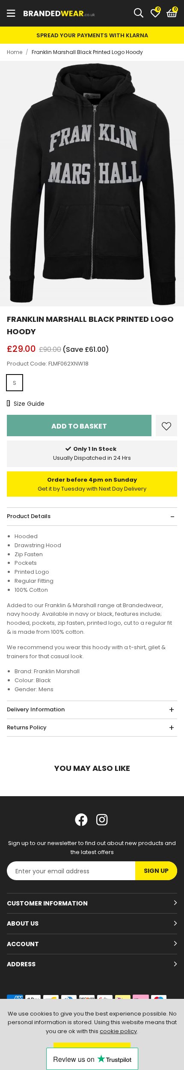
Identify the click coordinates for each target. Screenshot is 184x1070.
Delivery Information (36, 709)
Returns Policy (27, 727)
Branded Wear (59, 13)
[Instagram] (102, 819)
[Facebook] (81, 819)
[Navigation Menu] (11, 13)
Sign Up (156, 870)
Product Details (28, 516)
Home (14, 52)
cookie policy (118, 1031)
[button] (171, 13)
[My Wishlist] (155, 13)
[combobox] (139, 13)
